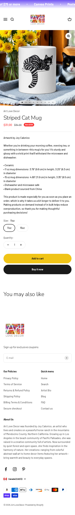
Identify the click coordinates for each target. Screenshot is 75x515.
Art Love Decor (11, 111)
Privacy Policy (10, 378)
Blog (43, 396)
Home (44, 378)
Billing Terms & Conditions (17, 402)
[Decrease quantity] (8, 244)
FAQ (43, 402)
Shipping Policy (11, 396)
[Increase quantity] (21, 244)
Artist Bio (46, 390)
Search (44, 384)
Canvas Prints (41, 4)
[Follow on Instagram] (14, 469)
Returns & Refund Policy (16, 390)
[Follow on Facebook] (5, 469)
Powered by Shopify (34, 505)
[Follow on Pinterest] (23, 469)
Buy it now (37, 269)
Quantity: (8, 237)
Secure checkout (12, 408)
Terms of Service (12, 384)
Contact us (47, 408)
